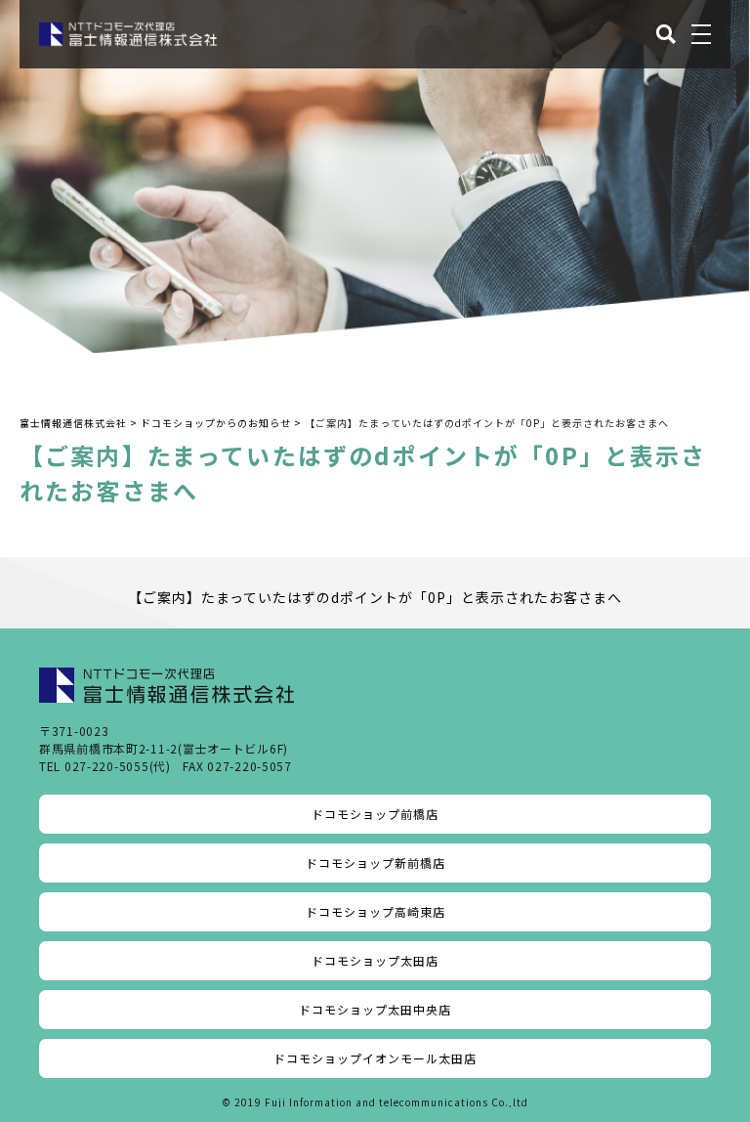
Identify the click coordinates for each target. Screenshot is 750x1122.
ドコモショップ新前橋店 (375, 862)
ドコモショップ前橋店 (375, 813)
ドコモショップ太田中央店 (375, 1009)
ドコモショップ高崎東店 (375, 911)
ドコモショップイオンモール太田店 (375, 1058)
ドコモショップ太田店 (375, 960)
